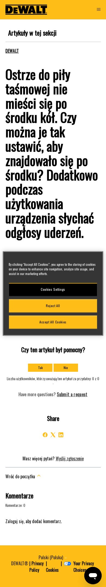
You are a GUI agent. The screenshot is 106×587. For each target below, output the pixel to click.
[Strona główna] (26, 10)
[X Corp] (53, 434)
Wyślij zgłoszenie (70, 458)
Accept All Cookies (53, 322)
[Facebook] (45, 434)
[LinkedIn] (60, 434)
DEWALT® (19, 563)
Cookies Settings (53, 289)
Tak (40, 367)
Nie (66, 367)
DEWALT (12, 51)
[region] (53, 293)
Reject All (53, 305)
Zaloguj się (14, 521)
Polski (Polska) (51, 557)
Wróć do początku (20, 476)
